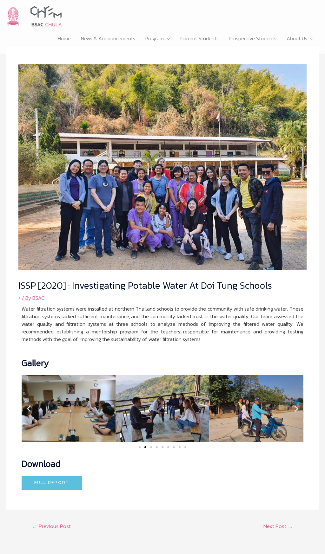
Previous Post (51, 526)
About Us (297, 38)
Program (154, 38)
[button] (29, 409)
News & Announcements (108, 38)
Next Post (278, 526)
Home (64, 38)
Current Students (199, 38)
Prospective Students (252, 38)
